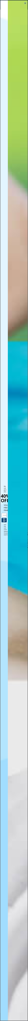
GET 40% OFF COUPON (4, 520)
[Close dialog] (25, 3)
